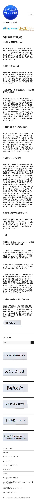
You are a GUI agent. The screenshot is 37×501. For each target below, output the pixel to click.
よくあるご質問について (10, 478)
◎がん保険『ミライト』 (10, 492)
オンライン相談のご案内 (10, 465)
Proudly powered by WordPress (21, 497)
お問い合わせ (7, 469)
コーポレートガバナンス (10, 457)
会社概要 (5, 452)
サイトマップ (7, 461)
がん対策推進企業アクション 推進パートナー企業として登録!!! (18, 483)
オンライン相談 (10, 22)
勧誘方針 (5, 473)
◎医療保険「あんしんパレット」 (13, 488)
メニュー (31, 14)
